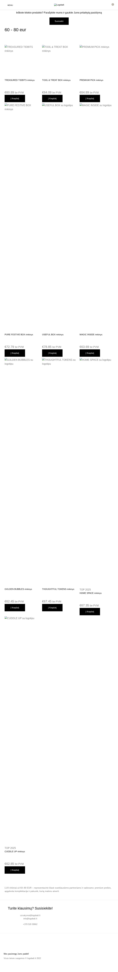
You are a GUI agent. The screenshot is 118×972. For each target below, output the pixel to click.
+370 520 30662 (30, 924)
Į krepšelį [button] (15, 98)
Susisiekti (59, 21)
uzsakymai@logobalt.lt (30, 915)
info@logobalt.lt (30, 918)
